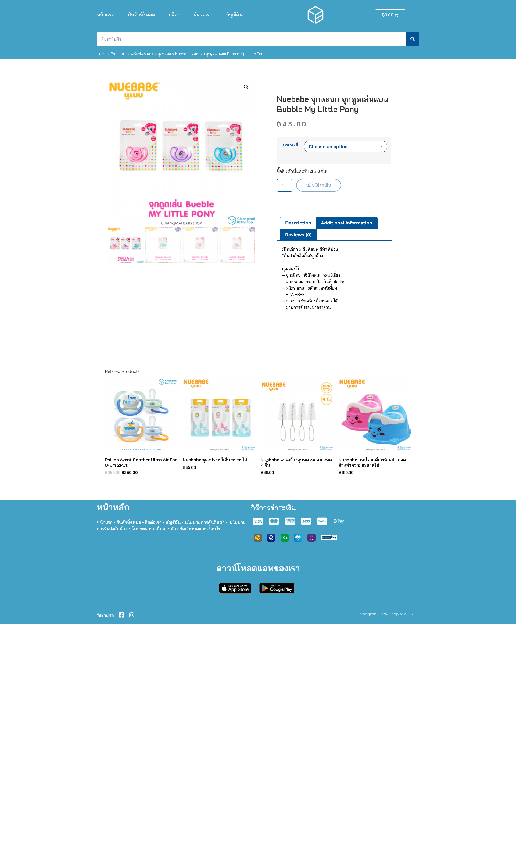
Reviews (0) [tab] (298, 234)
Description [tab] (298, 223)
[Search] (412, 39)
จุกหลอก (164, 53)
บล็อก (174, 15)
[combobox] (251, 39)
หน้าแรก (105, 15)
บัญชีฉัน (234, 15)
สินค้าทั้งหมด (141, 15)
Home (101, 53)
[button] (246, 87)
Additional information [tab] (346, 223)
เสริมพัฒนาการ (142, 53)
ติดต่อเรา (203, 15)
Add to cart (318, 185)
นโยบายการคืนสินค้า (205, 522)
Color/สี (290, 145)
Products (119, 53)
